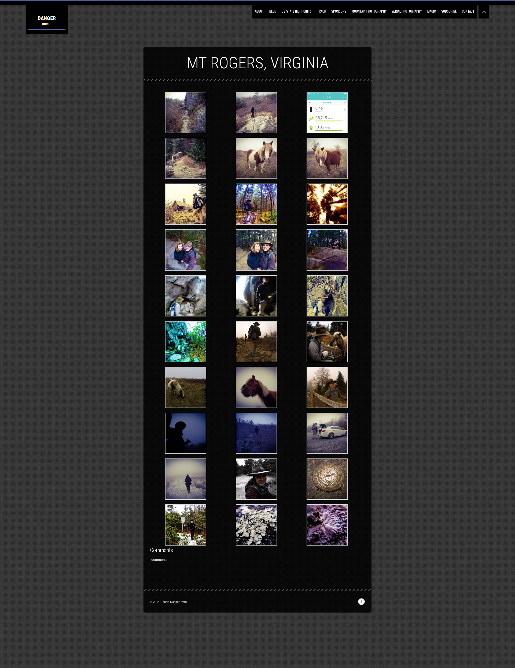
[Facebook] (361, 601)
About (259, 11)
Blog (272, 11)
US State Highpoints (297, 11)
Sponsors (338, 11)
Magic (431, 11)
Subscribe (449, 11)
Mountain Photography (369, 11)
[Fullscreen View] (484, 9)
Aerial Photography (407, 11)
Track (321, 11)
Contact (468, 11)
